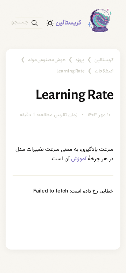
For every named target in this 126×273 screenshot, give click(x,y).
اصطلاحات (104, 71)
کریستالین (68, 23)
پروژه (80, 60)
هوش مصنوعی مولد (46, 60)
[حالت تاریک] (50, 23)
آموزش (78, 159)
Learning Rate (70, 71)
